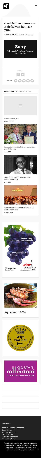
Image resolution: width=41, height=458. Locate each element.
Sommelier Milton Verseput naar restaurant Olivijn (17, 178)
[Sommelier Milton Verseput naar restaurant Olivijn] (20, 164)
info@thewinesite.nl (10, 437)
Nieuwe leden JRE (11, 119)
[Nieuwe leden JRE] (20, 105)
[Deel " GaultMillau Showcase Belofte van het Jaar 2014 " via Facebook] (18, 74)
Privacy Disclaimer (9, 439)
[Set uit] (38, 449)
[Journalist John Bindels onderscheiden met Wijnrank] (20, 134)
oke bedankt (13, 454)
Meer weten (28, 454)
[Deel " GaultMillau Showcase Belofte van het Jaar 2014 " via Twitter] (22, 74)
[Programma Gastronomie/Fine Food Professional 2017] (20, 195)
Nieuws (21, 34)
